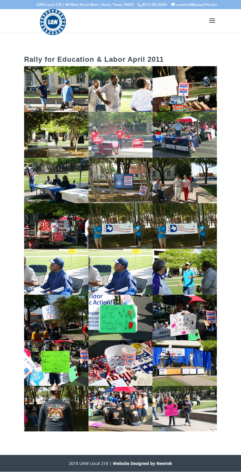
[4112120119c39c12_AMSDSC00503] (56, 247)
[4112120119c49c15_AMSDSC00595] (185, 429)
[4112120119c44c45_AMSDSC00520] (185, 293)
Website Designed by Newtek (142, 463)
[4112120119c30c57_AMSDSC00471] (120, 110)
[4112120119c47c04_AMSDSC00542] (120, 384)
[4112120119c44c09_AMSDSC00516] (120, 293)
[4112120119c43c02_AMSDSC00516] (56, 293)
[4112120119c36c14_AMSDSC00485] (56, 201)
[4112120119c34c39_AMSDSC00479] (56, 156)
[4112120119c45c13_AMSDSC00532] (56, 338)
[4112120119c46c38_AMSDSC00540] (56, 384)
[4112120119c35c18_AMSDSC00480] (120, 156)
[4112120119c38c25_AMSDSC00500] (185, 201)
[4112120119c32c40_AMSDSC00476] (185, 110)
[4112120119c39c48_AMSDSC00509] (120, 247)
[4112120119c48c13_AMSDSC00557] (56, 429)
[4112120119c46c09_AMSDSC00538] (185, 338)
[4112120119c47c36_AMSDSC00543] (185, 384)
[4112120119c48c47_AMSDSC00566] (120, 429)
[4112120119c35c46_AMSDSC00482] (185, 156)
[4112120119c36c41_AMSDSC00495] (120, 201)
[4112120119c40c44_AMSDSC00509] (185, 247)
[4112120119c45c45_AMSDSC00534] (120, 338)
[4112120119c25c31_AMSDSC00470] (56, 110)
